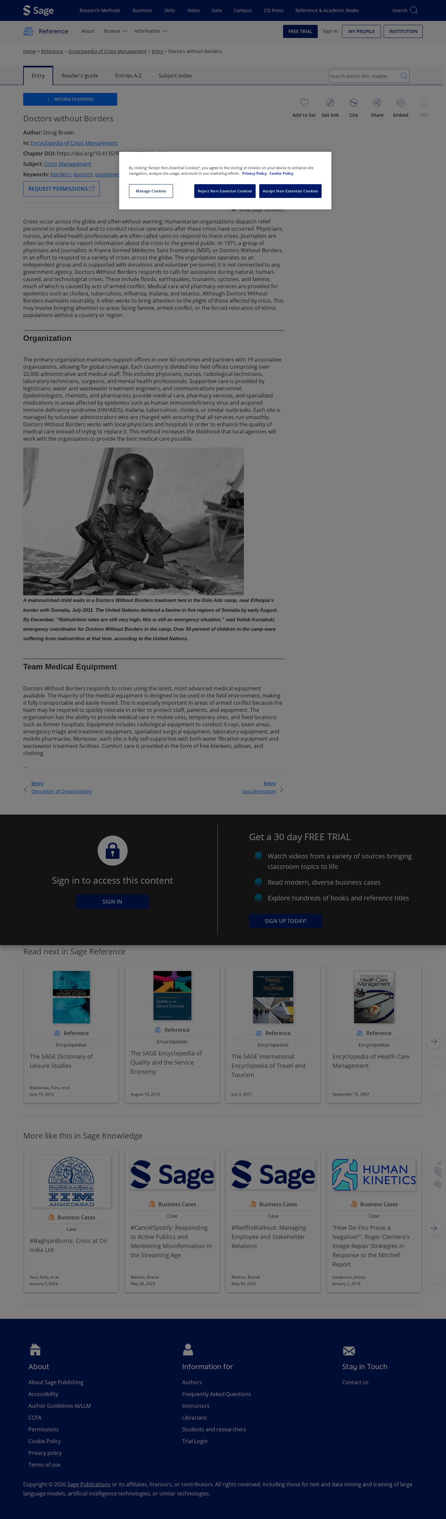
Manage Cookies (151, 190)
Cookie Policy (281, 173)
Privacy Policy (255, 173)
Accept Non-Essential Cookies (290, 190)
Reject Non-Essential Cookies (225, 190)
